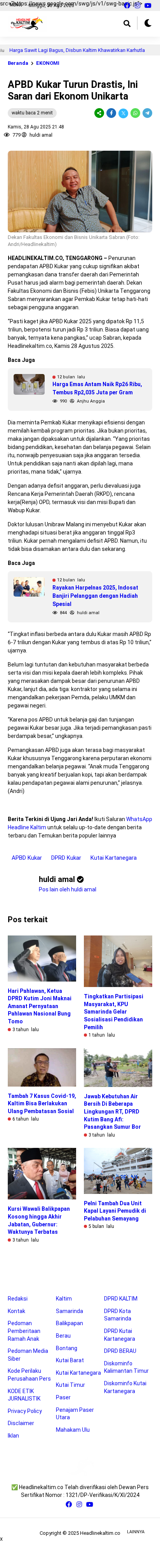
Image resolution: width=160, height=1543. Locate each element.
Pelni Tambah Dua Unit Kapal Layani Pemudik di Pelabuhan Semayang (115, 1211)
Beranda (18, 63)
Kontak (16, 1311)
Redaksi (18, 1298)
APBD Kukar (27, 857)
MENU (15, 5)
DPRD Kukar (66, 857)
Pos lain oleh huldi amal (67, 889)
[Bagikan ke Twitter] (123, 113)
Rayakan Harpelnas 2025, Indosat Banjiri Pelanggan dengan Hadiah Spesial (95, 595)
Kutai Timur (70, 1385)
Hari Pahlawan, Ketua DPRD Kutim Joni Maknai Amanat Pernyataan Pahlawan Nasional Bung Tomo (39, 1006)
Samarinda (69, 1311)
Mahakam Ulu (73, 1430)
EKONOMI (47, 63)
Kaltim (64, 1298)
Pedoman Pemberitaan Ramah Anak (24, 1331)
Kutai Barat (70, 1360)
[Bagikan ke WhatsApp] (135, 113)
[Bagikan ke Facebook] (111, 113)
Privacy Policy (25, 1411)
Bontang (66, 1348)
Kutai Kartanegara (113, 857)
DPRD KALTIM (120, 1298)
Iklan (13, 1436)
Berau (63, 1336)
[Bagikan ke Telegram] (146, 113)
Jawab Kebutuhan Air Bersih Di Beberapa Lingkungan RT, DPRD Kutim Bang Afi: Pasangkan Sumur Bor (112, 1111)
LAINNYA (135, 1531)
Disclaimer (21, 1423)
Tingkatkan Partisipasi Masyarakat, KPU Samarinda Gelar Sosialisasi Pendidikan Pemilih (113, 1011)
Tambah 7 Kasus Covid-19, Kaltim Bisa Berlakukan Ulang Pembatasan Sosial (42, 1103)
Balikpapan (69, 1323)
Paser (63, 1397)
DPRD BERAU (120, 1351)
